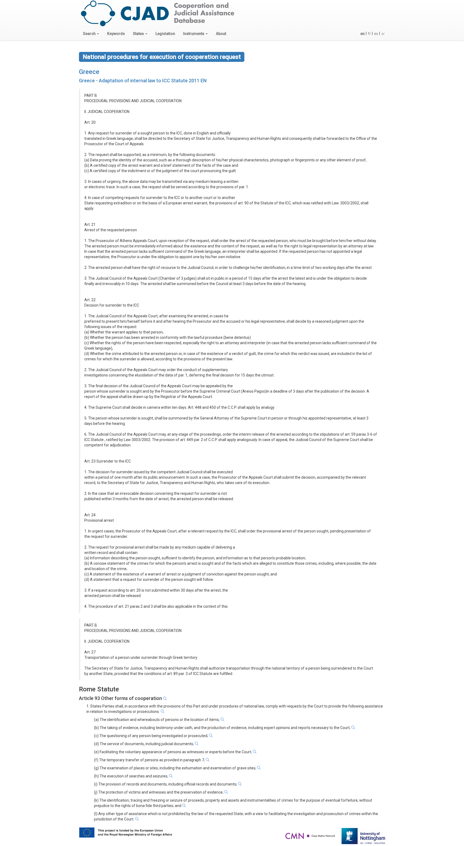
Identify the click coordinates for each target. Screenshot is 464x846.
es (376, 33)
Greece (89, 72)
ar (383, 33)
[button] (91, 33)
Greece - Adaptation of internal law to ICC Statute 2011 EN (142, 80)
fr (369, 33)
